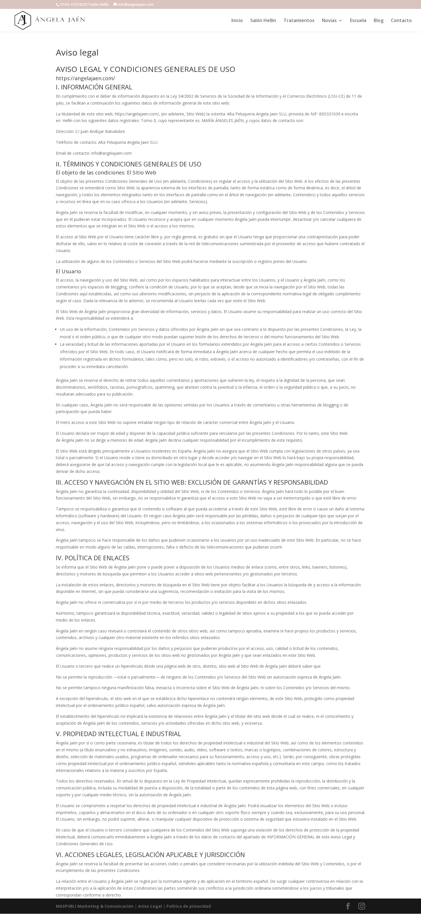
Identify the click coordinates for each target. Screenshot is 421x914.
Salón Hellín (263, 20)
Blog (378, 20)
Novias (329, 20)
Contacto (401, 20)
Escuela (358, 20)
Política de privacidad (188, 906)
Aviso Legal (150, 906)
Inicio (237, 20)
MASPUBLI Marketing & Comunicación (94, 906)
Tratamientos (299, 20)
